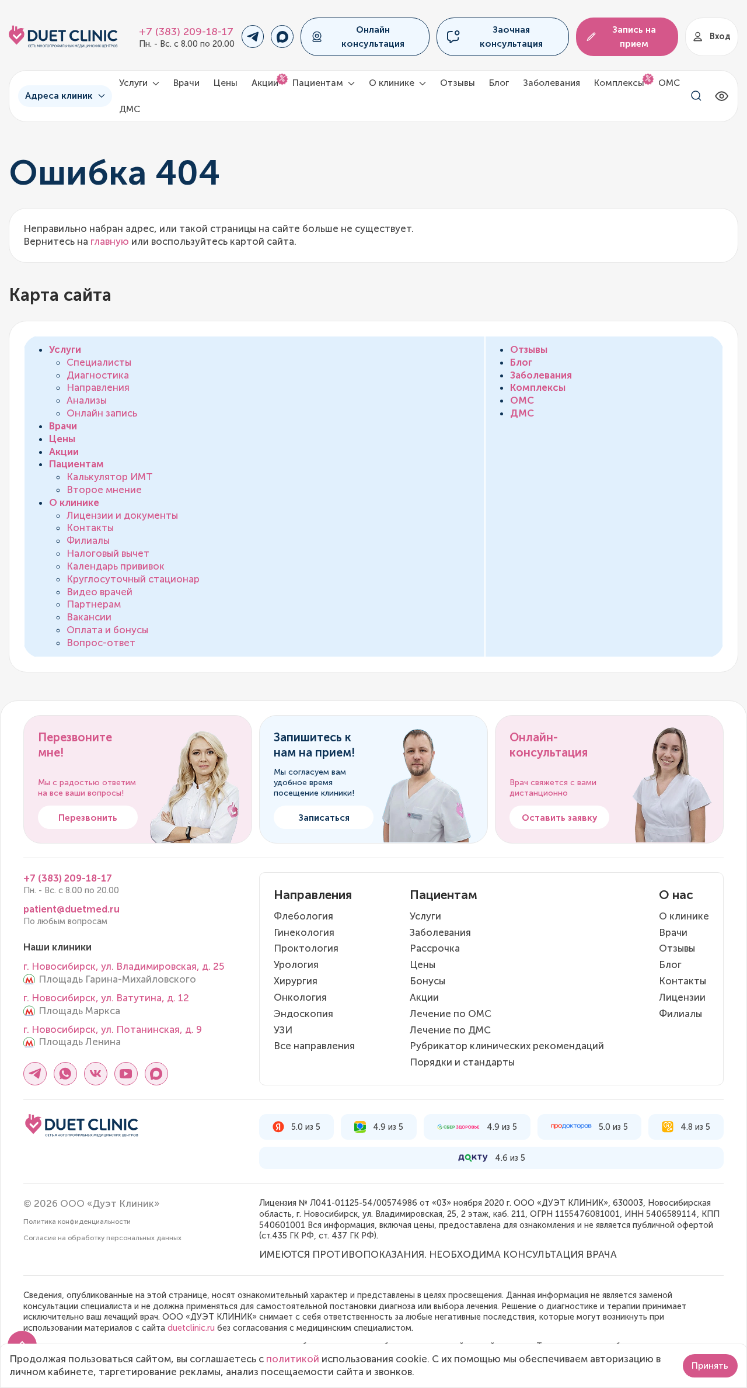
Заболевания (551, 82)
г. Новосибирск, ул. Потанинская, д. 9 (112, 1029)
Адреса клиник (59, 95)
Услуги (65, 349)
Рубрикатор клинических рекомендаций (507, 1046)
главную (109, 241)
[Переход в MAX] (282, 36)
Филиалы (88, 540)
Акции (265, 82)
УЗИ (283, 1030)
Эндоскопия (303, 1013)
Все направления (314, 1046)
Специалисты (99, 362)
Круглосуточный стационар (133, 579)
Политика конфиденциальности (77, 1221)
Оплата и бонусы (107, 630)
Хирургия (295, 981)
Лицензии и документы (122, 515)
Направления (98, 387)
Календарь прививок (116, 566)
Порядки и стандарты (462, 1062)
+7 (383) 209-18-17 (186, 31)
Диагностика (98, 375)
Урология (296, 964)
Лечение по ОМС (450, 1013)
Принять (710, 1365)
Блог (499, 82)
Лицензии (682, 997)
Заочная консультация (511, 36)
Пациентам (76, 464)
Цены (226, 82)
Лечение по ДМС (450, 1030)
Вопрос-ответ (101, 642)
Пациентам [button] (318, 82)
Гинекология (304, 932)
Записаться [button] (324, 817)
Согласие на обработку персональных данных (102, 1238)
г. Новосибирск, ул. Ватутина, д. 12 (106, 998)
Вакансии (89, 617)
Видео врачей (99, 592)
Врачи (186, 82)
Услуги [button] (134, 82)
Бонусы (427, 981)
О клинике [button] (393, 82)
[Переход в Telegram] (253, 36)
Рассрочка (435, 948)
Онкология (300, 997)
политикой (292, 1359)
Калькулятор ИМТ (110, 477)
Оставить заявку (560, 817)
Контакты (90, 527)
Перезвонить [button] (87, 817)
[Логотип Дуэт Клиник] (63, 36)
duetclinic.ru (191, 1328)
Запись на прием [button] (634, 36)
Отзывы (457, 82)
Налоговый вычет (108, 553)
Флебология (303, 916)
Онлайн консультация (372, 36)
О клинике (74, 502)
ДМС (129, 108)
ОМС (669, 82)
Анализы (87, 400)
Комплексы (619, 82)
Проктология (306, 948)
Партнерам (94, 604)
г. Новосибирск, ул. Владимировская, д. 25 (123, 966)
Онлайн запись (102, 413)
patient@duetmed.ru (71, 909)
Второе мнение (104, 489)
